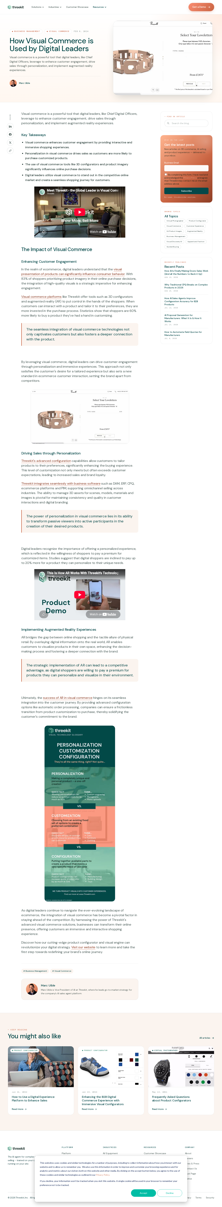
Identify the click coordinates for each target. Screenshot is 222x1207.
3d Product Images (174, 231)
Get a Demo (199, 7)
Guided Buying (173, 247)
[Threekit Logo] (16, 7)
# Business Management (35, 971)
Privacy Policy (190, 177)
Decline (170, 1193)
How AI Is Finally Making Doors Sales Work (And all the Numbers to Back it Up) (186, 272)
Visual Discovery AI (174, 242)
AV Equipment (110, 1153)
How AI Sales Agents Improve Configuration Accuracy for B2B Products (181, 301)
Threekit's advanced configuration (46, 461)
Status (188, 1178)
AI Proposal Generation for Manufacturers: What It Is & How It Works (183, 318)
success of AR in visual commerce (67, 698)
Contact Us (191, 1168)
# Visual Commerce (61, 971)
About (188, 1153)
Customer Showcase (77, 7)
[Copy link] (10, 150)
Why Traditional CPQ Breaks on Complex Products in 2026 (186, 286)
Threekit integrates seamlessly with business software (60, 483)
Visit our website (83, 947)
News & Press (192, 1163)
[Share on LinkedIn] (10, 126)
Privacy (187, 1197)
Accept (143, 1193)
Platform (66, 1153)
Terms (199, 1197)
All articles (204, 1037)
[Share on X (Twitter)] (10, 142)
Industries (54, 7)
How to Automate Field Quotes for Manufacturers (183, 334)
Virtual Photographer (175, 221)
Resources (98, 7)
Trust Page (190, 1173)
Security (210, 1197)
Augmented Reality (194, 231)
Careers (189, 1158)
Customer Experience (195, 226)
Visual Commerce (59, 31)
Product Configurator (197, 221)
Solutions (36, 7)
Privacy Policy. (103, 1174)
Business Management (27, 31)
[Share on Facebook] (10, 134)
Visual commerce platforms (41, 297)
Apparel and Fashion (196, 242)
